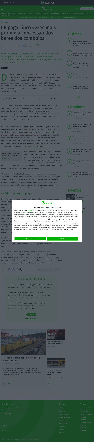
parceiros (30, 210)
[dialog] (47, 221)
